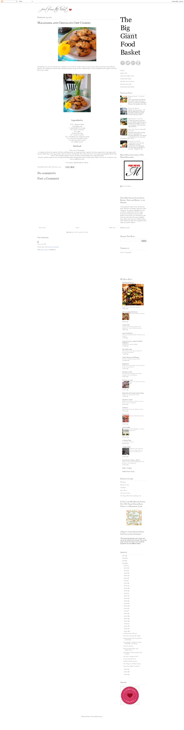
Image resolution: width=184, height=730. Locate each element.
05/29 (126, 598)
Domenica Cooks (127, 372)
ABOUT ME (123, 73)
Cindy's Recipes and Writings (130, 357)
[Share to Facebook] (72, 167)
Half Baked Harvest (128, 282)
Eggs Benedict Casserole (135, 118)
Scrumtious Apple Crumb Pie (131, 666)
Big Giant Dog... (125, 485)
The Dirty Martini (128, 646)
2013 (123, 558)
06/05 (126, 596)
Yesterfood (125, 414)
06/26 (126, 588)
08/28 (126, 573)
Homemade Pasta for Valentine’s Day (132, 409)
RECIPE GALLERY (125, 84)
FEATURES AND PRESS (127, 87)
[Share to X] (70, 167)
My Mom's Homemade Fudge (131, 636)
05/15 (125, 603)
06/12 (125, 593)
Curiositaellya (126, 427)
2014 (123, 555)
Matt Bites (123, 490)
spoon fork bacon (127, 333)
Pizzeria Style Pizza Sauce (137, 415)
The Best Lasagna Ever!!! (130, 656)
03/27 (125, 618)
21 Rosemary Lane (127, 380)
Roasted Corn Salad (134, 141)
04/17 (125, 611)
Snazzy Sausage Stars (129, 659)
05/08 (126, 606)
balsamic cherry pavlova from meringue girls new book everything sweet (136, 450)
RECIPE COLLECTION (127, 81)
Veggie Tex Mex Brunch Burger (130, 394)
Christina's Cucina (127, 399)
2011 (123, 563)
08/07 (126, 575)
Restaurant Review (133, 108)
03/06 (126, 626)
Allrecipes (123, 482)
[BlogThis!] (68, 167)
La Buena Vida (126, 440)
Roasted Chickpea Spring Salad (131, 359)
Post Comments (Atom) (81, 232)
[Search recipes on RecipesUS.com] (125, 186)
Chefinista (125, 407)
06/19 (125, 591)
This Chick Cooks (127, 349)
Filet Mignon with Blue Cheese (132, 663)
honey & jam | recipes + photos (131, 460)
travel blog (56, 246)
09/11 (125, 570)
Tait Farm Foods (125, 493)
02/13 (125, 669)
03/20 (126, 621)
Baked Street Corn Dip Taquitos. (131, 307)
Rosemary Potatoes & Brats (137, 313)
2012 (123, 560)
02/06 (126, 672)
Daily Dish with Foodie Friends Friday (133, 393)
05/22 (126, 601)
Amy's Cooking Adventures (130, 312)
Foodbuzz (123, 487)
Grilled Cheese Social (128, 471)
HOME (122, 70)
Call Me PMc (126, 325)
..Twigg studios (126, 447)
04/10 (125, 613)
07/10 (125, 583)
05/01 (125, 608)
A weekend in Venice (128, 442)
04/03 (126, 616)
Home (77, 227)
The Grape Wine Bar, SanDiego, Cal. (130, 496)
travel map (49, 246)
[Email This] (66, 167)
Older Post (112, 227)
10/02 (125, 568)
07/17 (125, 580)
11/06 (125, 565)
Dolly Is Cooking (127, 468)
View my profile (41, 244)
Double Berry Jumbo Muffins (130, 344)
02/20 (126, 631)
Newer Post (42, 227)
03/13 (125, 623)
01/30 (125, 674)
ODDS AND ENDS (125, 79)
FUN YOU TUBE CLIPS (127, 76)
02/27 (125, 628)
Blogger (100, 716)
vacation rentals (43, 249)
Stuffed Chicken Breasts (130, 661)
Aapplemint (125, 364)
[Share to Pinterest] (73, 167)
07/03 (126, 586)
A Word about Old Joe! (130, 633)
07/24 (125, 578)
